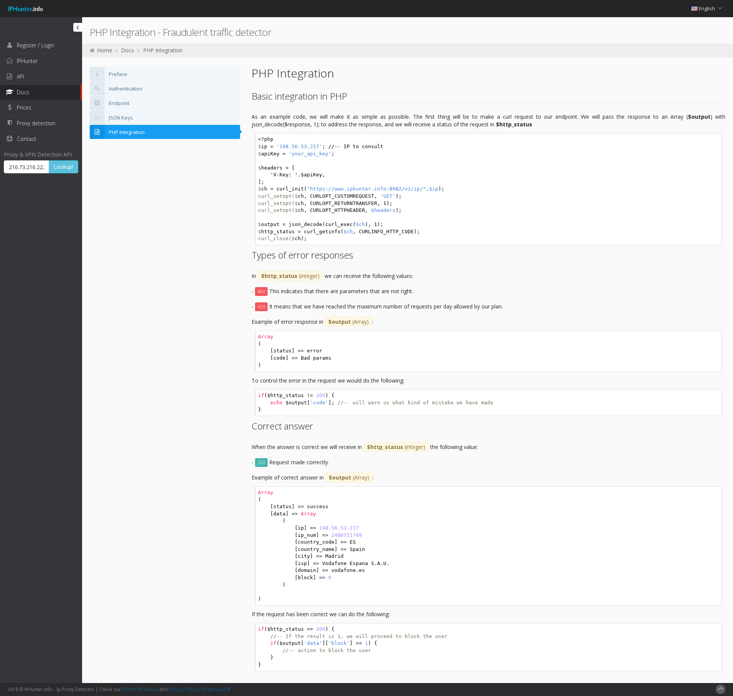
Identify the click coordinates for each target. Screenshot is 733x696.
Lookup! (63, 166)
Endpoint (118, 103)
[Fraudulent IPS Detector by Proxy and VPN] (26, 5)
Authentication (125, 88)
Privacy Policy (183, 689)
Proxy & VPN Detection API (38, 154)
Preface (117, 74)
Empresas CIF (216, 689)
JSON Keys (120, 117)
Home (104, 50)
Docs (127, 50)
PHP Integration (162, 50)
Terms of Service (140, 689)
